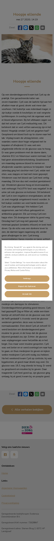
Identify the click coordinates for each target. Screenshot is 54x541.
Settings (27, 278)
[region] (27, 270)
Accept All (27, 294)
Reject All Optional (27, 286)
